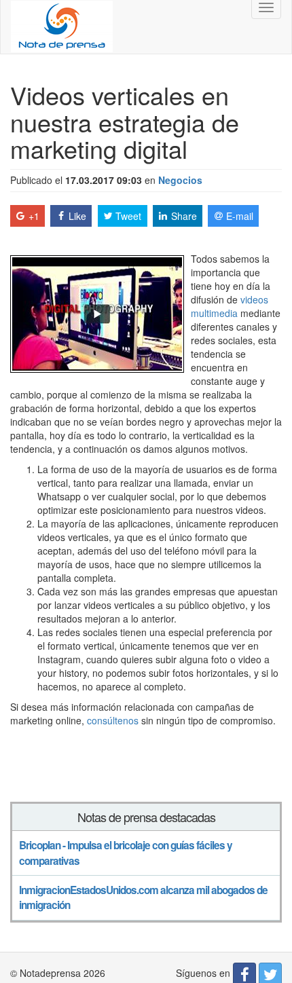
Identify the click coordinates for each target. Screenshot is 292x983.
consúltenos (113, 720)
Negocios (180, 180)
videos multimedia (229, 306)
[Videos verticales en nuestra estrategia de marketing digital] (97, 312)
